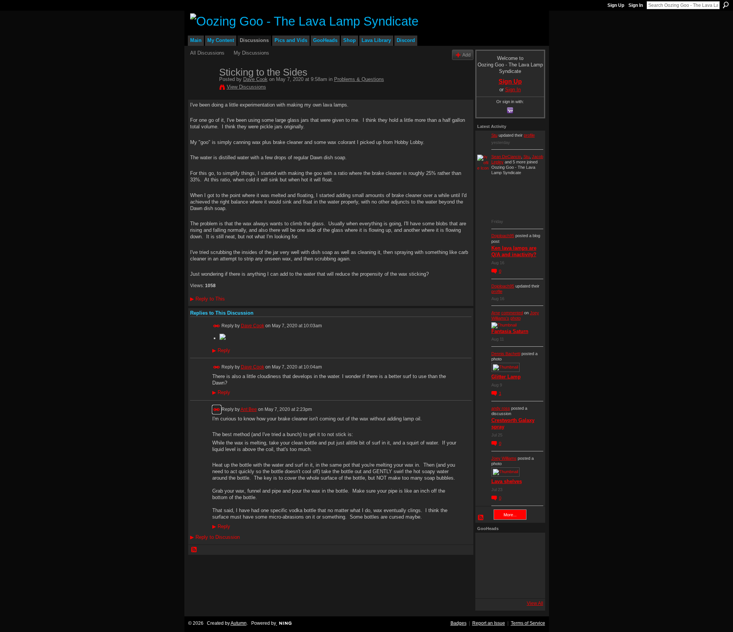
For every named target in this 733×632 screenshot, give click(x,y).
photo (515, 318)
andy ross (500, 408)
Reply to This (207, 299)
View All (535, 603)
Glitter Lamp (506, 377)
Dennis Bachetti (505, 353)
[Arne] (508, 586)
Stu (494, 135)
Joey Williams (504, 458)
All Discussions (207, 53)
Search (726, 5)
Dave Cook (255, 79)
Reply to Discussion (215, 537)
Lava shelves (506, 481)
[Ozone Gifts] (529, 545)
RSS (194, 549)
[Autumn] (487, 586)
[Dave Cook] (202, 88)
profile (529, 135)
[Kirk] (508, 565)
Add (466, 54)
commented (512, 312)
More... (510, 514)
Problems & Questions (359, 79)
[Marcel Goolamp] (529, 586)
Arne (495, 312)
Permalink (216, 326)
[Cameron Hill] (508, 545)
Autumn (239, 623)
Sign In (635, 5)
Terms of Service (528, 623)
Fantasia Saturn (509, 331)
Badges (458, 623)
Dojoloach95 (502, 235)
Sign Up (615, 5)
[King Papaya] (487, 545)
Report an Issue (488, 623)
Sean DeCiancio (506, 156)
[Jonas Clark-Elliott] (487, 565)
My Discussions (251, 53)
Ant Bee (249, 409)
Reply (221, 350)
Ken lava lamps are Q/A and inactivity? (513, 251)
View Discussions (246, 87)
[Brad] (529, 565)
